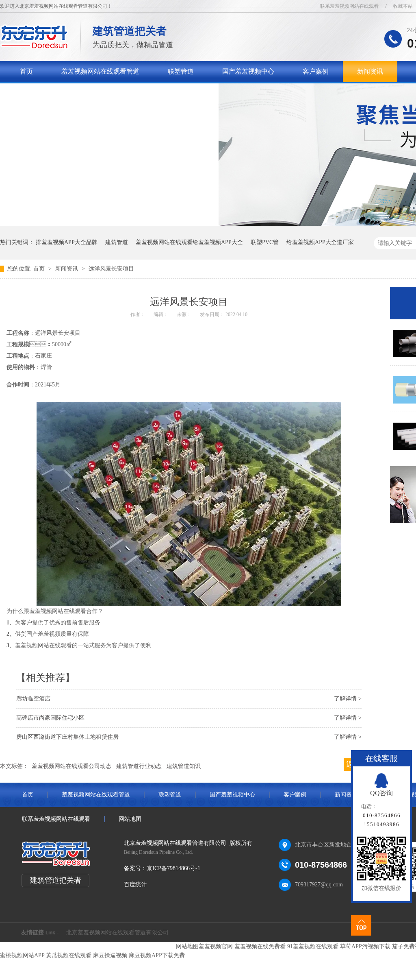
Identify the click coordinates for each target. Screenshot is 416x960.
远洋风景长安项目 (111, 269)
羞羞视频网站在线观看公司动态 (71, 766)
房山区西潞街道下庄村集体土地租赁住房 (67, 737)
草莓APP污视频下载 (365, 946)
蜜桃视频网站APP (22, 955)
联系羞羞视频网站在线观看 (349, 6)
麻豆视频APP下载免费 (157, 955)
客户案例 (316, 71)
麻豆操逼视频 (110, 955)
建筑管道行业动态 (139, 766)
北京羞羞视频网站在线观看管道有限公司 (117, 932)
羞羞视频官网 (216, 946)
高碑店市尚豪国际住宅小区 (50, 718)
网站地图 (130, 819)
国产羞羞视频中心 (248, 71)
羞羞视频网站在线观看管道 (100, 71)
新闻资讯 (370, 71)
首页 (26, 71)
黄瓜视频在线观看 (68, 955)
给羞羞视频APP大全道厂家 (320, 242)
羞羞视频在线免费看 (260, 946)
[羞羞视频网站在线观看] (34, 47)
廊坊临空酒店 (33, 699)
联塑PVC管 (265, 242)
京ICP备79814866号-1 (173, 868)
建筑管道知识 (184, 766)
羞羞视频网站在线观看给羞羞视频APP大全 (189, 242)
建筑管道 (116, 242)
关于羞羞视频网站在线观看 (59, 92)
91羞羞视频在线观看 (312, 946)
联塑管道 (181, 71)
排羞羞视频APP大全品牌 (67, 242)
